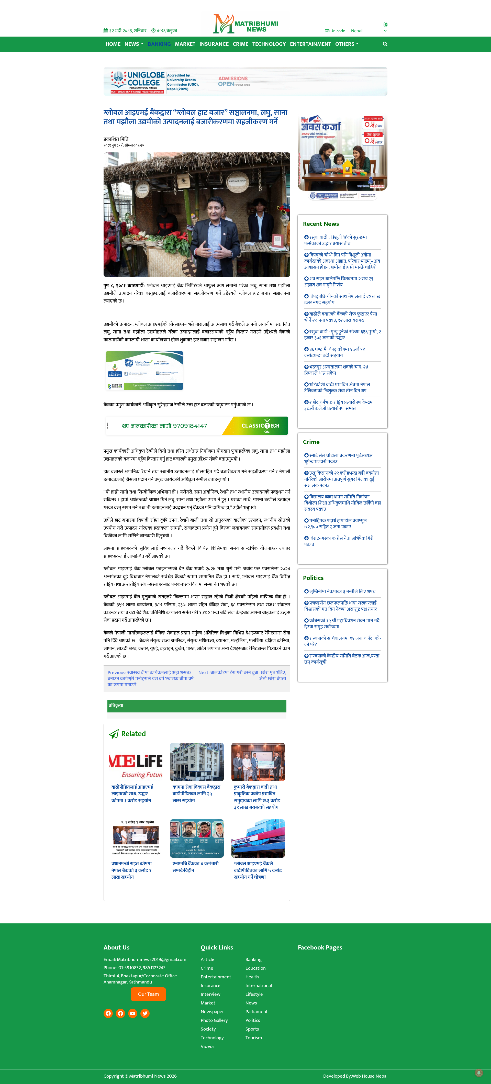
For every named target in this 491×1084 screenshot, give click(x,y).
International (259, 986)
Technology (269, 44)
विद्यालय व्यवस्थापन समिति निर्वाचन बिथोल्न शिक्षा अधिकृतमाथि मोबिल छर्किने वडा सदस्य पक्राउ (342, 503)
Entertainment (310, 44)
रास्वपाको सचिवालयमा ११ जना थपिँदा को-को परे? (342, 641)
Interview (210, 994)
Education (256, 968)
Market (185, 44)
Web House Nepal (369, 1076)
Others (344, 44)
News (132, 44)
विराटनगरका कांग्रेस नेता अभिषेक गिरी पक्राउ (339, 541)
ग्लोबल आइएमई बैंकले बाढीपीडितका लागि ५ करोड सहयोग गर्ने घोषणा (258, 870)
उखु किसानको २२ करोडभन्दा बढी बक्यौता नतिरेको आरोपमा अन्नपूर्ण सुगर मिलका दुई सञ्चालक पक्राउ (341, 479)
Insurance (214, 44)
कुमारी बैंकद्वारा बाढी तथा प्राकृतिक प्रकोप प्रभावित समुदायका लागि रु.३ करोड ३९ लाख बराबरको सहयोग (257, 797)
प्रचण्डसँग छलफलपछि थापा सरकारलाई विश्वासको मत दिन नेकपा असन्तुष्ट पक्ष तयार (340, 606)
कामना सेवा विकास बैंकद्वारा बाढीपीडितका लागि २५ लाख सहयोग (196, 794)
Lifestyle (254, 994)
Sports (252, 1029)
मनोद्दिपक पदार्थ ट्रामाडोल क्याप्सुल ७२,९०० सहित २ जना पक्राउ (335, 524)
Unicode (337, 31)
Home (113, 44)
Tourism (254, 1038)
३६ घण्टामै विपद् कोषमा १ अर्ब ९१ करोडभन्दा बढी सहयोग (334, 352)
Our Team (148, 994)
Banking (159, 44)
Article (207, 960)
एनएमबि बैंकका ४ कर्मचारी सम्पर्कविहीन (196, 867)
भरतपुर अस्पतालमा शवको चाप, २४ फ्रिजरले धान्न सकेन (336, 370)
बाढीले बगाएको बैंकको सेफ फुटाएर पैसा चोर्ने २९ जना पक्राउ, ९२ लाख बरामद (340, 317)
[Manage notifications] (479, 1073)
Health (252, 977)
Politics (253, 1020)
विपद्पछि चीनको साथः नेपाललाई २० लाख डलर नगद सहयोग (342, 300)
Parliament (257, 1012)
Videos (208, 1047)
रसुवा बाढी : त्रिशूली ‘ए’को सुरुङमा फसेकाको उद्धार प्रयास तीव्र (335, 240)
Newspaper (212, 1012)
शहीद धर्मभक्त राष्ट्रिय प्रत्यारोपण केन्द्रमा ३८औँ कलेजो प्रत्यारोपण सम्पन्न (339, 405)
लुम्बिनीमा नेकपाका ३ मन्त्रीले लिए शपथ (342, 592)
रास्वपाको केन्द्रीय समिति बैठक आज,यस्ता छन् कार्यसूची (342, 659)
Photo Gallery (214, 1020)
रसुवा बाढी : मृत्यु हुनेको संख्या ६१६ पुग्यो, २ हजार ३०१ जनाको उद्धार (342, 335)
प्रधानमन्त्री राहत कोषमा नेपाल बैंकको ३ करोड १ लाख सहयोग (131, 870)
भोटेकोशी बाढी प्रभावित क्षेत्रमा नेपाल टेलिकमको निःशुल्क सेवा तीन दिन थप (337, 388)
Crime (240, 44)
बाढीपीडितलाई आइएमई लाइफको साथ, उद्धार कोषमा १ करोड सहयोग (132, 794)
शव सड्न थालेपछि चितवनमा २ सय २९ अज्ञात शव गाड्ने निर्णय (338, 282)
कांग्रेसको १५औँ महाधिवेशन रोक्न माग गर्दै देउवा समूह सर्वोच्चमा (342, 624)
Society (208, 1029)
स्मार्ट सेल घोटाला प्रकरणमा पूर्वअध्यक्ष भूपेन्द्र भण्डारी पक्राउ (338, 459)
